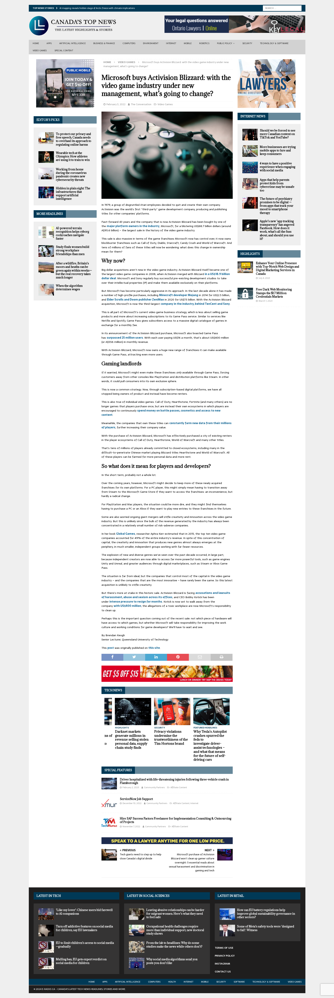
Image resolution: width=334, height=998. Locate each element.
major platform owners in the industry (133, 226)
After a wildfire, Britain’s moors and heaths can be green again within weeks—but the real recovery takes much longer (74, 270)
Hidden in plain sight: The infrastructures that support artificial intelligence (73, 193)
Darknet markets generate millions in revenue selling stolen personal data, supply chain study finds (132, 739)
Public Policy (224, 43)
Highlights (250, 254)
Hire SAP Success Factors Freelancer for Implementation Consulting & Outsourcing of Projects (175, 820)
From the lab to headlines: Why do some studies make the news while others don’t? (174, 944)
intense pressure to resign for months (135, 601)
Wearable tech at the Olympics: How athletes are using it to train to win (73, 156)
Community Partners (154, 787)
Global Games (125, 534)
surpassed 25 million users (125, 338)
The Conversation (141, 104)
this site (154, 648)
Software (239, 981)
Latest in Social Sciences (148, 896)
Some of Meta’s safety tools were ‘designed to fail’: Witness (265, 928)
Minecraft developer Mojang (178, 295)
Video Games (40, 50)
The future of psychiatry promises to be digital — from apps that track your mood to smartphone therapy (276, 206)
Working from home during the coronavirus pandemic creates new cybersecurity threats (71, 174)
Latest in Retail (231, 896)
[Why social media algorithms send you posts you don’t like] (136, 963)
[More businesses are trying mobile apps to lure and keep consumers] (250, 151)
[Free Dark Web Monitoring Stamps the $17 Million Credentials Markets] (245, 293)
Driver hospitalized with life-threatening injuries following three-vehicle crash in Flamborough (174, 781)
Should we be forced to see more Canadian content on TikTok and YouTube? (277, 134)
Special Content (64, 50)
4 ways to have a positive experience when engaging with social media (277, 166)
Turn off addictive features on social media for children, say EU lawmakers (84, 928)
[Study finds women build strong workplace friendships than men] (46, 251)
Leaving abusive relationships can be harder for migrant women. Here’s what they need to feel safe (175, 913)
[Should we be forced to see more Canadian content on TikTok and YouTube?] (250, 134)
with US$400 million (127, 606)
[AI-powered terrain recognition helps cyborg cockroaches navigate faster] (46, 232)
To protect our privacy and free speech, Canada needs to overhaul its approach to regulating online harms (73, 139)
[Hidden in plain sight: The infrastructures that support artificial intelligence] (46, 192)
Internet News (252, 116)
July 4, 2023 (264, 278)
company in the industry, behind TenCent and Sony (195, 304)
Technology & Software (274, 43)
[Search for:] (282, 8)
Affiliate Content (178, 787)
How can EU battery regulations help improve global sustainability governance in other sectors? (266, 913)
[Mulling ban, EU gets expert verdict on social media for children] (46, 963)
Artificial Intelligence (72, 43)
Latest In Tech (49, 896)
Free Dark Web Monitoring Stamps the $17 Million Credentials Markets (274, 293)
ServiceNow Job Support (136, 799)
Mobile (188, 43)
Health (172, 981)
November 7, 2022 (131, 826)
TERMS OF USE (224, 948)
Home (36, 43)
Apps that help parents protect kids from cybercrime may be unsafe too (277, 185)
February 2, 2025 (131, 787)
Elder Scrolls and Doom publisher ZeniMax (135, 299)
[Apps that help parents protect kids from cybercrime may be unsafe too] (250, 184)
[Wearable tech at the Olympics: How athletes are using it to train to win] (46, 157)
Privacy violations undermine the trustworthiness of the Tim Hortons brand (171, 737)
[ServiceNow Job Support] (109, 803)
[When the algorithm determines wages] (46, 290)
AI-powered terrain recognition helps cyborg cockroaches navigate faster (72, 233)
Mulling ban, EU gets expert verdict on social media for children (81, 961)
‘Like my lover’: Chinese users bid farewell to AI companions (84, 911)
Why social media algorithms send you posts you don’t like (172, 961)
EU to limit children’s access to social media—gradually (85, 944)
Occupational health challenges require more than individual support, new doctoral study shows (175, 930)
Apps (49, 43)
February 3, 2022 (116, 104)
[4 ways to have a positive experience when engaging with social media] (250, 167)
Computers (129, 43)
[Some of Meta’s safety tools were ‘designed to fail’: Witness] (227, 930)
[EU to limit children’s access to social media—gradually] (46, 947)
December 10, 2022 (132, 803)
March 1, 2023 (266, 301)
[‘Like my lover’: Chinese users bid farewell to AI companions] (46, 914)
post (110, 648)
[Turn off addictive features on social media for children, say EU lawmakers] (46, 930)
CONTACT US (223, 972)
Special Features (118, 770)
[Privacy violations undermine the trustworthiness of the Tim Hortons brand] (172, 711)
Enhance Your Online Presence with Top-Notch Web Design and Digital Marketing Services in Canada (277, 268)
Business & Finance (104, 43)
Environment (150, 43)
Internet (171, 43)
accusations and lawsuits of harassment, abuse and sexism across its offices (165, 595)
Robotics (204, 43)
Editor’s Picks (48, 120)
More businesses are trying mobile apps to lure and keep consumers (278, 150)
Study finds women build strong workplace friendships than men (72, 250)
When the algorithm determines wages (69, 287)
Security (247, 43)
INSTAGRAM (222, 964)
